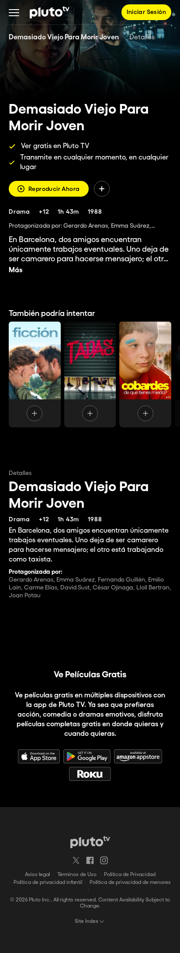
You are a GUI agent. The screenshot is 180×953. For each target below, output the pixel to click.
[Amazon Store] (138, 756)
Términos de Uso (77, 874)
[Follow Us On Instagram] (104, 860)
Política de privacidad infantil (48, 882)
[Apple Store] (39, 756)
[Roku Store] (90, 774)
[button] (14, 12)
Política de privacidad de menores (130, 882)
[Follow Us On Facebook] (90, 860)
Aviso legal (37, 874)
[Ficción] (35, 374)
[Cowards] (145, 374)
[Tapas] (90, 374)
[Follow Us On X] (76, 860)
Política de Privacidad (130, 874)
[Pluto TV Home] (49, 12)
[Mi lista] (102, 189)
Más (16, 270)
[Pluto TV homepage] (90, 842)
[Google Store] (87, 756)
